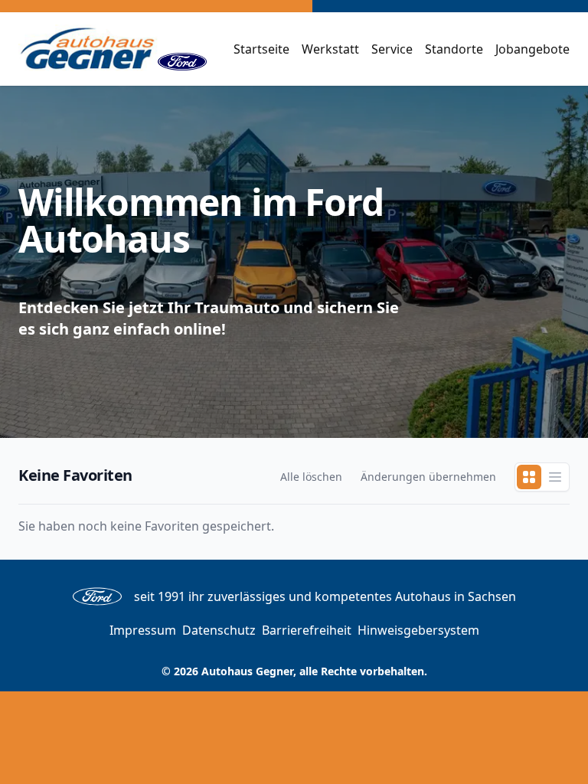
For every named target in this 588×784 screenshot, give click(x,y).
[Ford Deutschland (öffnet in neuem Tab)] (182, 49)
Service (392, 49)
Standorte (454, 49)
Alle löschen (311, 476)
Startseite (261, 49)
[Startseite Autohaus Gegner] (88, 49)
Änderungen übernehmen (428, 476)
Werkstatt (330, 49)
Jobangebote (532, 49)
